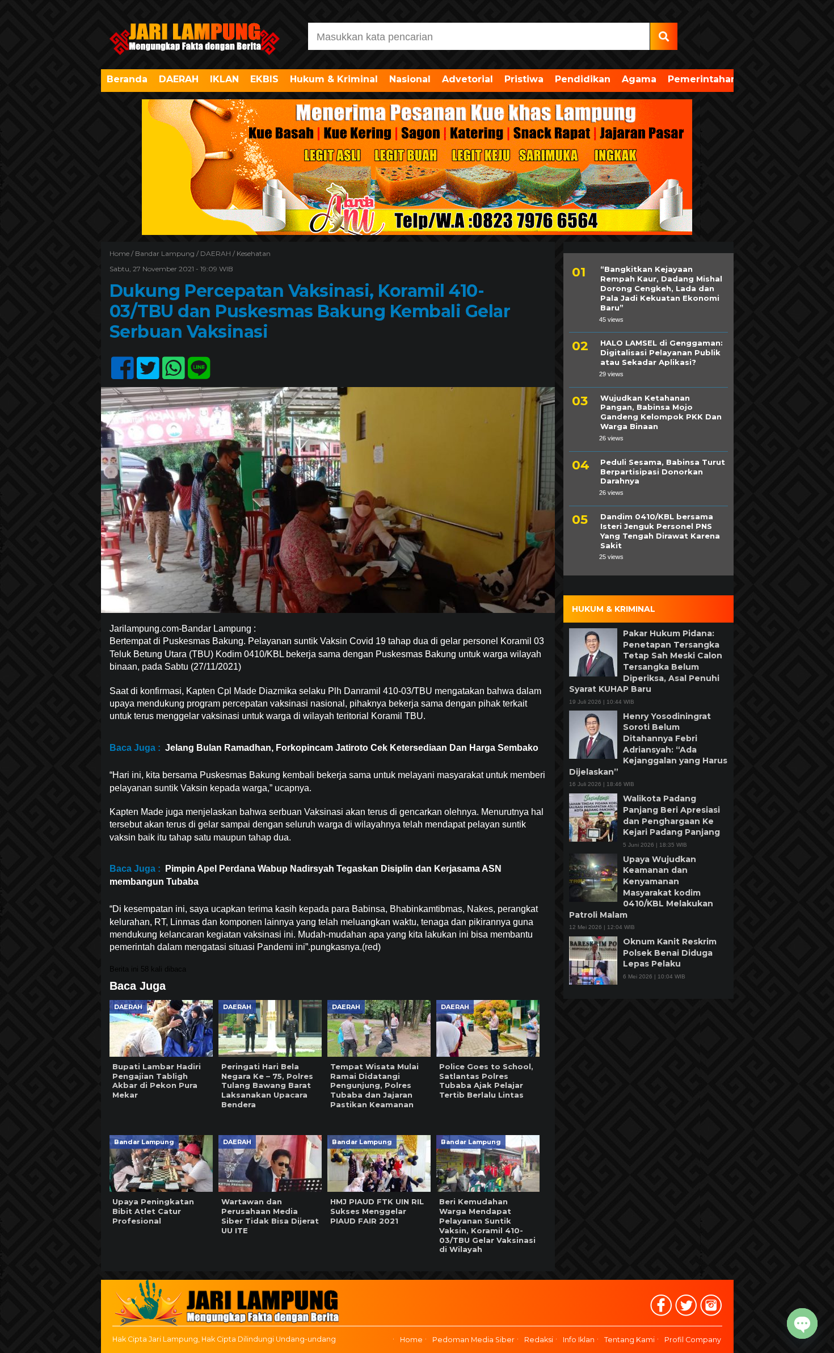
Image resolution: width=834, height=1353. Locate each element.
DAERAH (179, 79)
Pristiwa (524, 79)
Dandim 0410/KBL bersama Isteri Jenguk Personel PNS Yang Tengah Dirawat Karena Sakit (660, 531)
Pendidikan (582, 79)
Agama (639, 79)
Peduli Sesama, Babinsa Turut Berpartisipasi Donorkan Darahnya (662, 471)
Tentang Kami (629, 1340)
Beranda (127, 79)
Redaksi (538, 1340)
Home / (122, 253)
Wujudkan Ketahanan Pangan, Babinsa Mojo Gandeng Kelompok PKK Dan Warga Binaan (661, 412)
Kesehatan (254, 253)
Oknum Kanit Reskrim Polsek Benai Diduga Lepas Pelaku (670, 952)
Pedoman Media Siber (473, 1340)
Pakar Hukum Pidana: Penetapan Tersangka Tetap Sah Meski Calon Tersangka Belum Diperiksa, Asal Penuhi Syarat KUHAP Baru (645, 661)
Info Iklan (579, 1340)
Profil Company (692, 1340)
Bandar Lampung (165, 253)
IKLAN (224, 79)
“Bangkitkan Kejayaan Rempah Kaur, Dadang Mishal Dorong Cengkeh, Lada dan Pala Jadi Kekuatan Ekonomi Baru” (661, 288)
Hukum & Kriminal (334, 79)
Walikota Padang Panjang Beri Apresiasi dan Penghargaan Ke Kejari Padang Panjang (671, 815)
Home (411, 1340)
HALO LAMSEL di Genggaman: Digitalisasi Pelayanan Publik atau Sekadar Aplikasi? (661, 352)
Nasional (410, 79)
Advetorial (467, 79)
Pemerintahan (702, 79)
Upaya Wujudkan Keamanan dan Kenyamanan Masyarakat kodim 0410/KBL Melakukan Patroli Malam (641, 886)
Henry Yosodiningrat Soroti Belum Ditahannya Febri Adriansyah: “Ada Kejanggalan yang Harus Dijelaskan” (648, 743)
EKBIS (264, 79)
